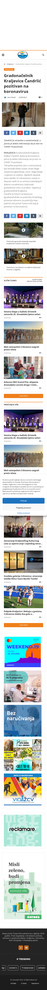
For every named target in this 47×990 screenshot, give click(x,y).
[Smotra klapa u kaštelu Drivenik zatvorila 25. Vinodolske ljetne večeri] (23, 297)
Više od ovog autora (34, 281)
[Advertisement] (23, 25)
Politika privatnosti (23, 513)
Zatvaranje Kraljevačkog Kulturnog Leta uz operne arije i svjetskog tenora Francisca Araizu (23, 542)
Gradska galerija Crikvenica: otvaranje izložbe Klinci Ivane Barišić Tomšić (23, 577)
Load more (23, 396)
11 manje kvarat (24, 968)
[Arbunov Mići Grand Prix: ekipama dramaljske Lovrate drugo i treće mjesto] (23, 368)
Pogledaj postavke (23, 508)
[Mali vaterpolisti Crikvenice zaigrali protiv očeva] (23, 332)
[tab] (37, 280)
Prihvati (23, 501)
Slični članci (37, 279)
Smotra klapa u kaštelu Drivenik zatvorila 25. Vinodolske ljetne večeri (22, 313)
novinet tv (9, 968)
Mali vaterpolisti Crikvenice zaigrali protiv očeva (21, 348)
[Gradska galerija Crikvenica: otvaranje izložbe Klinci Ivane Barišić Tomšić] (23, 561)
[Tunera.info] (22, 54)
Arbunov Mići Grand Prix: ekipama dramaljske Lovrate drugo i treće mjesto (21, 383)
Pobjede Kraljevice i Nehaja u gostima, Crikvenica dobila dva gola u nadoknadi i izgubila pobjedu (23, 612)
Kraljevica (10, 64)
